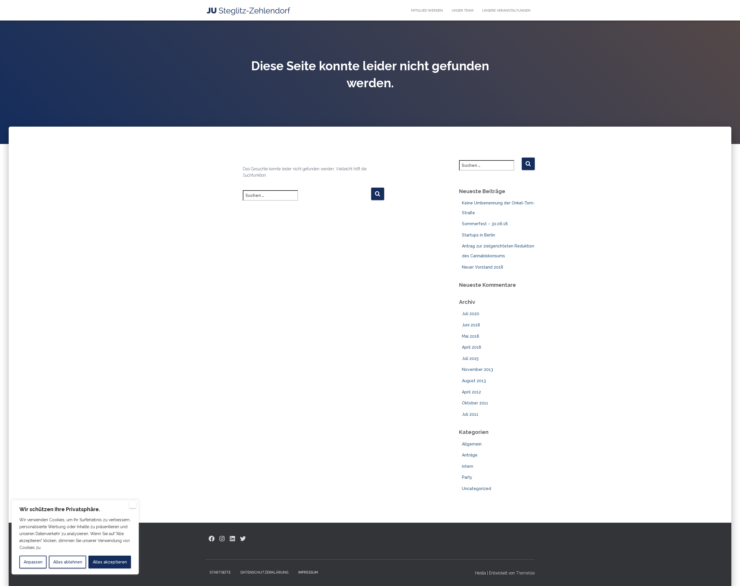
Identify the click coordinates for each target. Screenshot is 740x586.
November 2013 (477, 369)
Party (467, 477)
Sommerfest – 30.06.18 (485, 223)
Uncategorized (476, 488)
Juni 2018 (471, 325)
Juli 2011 (470, 414)
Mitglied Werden (427, 10)
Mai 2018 (470, 336)
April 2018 (471, 347)
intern (467, 466)
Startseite (220, 572)
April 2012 (471, 392)
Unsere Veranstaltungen (506, 10)
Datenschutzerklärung (264, 572)
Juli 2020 (470, 313)
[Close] (132, 504)
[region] (75, 537)
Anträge (470, 455)
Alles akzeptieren (110, 562)
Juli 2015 (470, 358)
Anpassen (33, 562)
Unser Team (462, 10)
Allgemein (472, 444)
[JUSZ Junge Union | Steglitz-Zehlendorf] (248, 10)
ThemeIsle (525, 573)
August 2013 (474, 380)
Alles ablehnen (67, 562)
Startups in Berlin (478, 235)
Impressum (308, 572)
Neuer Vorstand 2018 (482, 267)
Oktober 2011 (475, 403)
